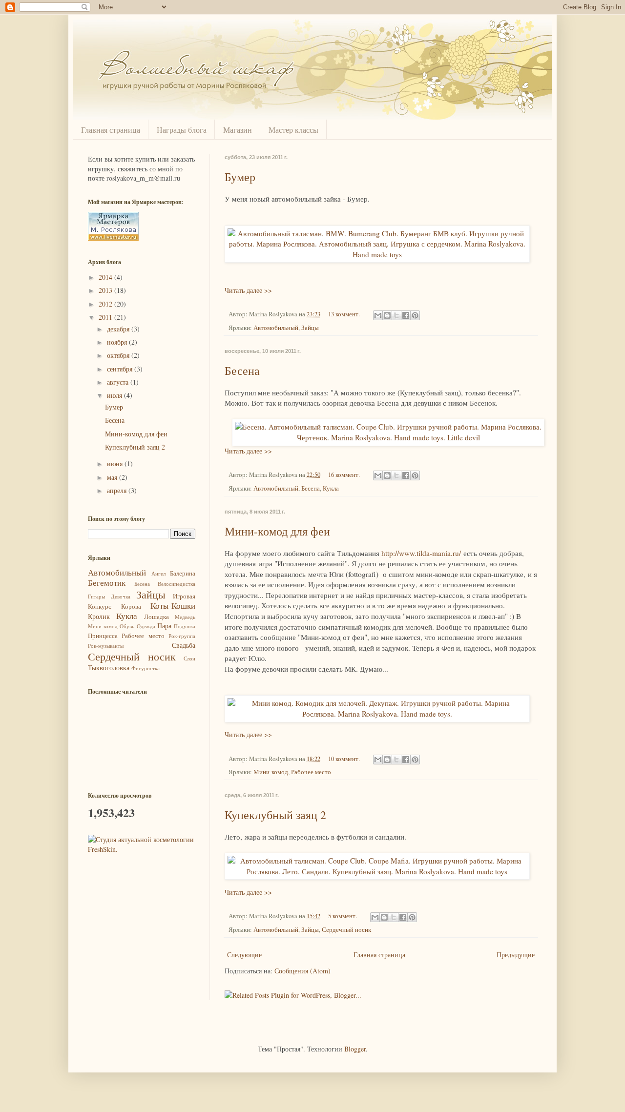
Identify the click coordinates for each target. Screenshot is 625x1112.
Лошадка (156, 617)
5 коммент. (342, 916)
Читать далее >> (248, 290)
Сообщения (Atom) (302, 970)
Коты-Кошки (172, 605)
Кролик (99, 616)
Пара (164, 625)
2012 (106, 304)
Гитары (96, 596)
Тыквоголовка (108, 667)
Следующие (244, 954)
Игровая (184, 596)
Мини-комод (270, 772)
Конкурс (99, 606)
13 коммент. (344, 314)
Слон (189, 658)
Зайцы (310, 328)
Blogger (355, 1048)
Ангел (158, 573)
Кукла (331, 488)
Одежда (146, 626)
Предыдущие (516, 954)
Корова (131, 606)
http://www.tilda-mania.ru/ (421, 553)
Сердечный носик (346, 930)
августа (118, 382)
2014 (106, 277)
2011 (106, 317)
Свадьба (183, 645)
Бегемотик (106, 582)
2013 (106, 290)
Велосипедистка (176, 583)
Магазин (237, 129)
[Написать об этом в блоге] (387, 315)
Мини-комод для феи (277, 531)
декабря (119, 328)
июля (115, 395)
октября (119, 355)
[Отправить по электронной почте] (378, 315)
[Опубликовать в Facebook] (406, 315)
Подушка (184, 626)
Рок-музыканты (106, 645)
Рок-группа (181, 635)
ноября (118, 342)
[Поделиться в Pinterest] (415, 315)
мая (113, 477)
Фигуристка (145, 668)
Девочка (120, 596)
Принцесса (103, 636)
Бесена (242, 370)
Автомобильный (275, 328)
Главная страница (110, 129)
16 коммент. (344, 475)
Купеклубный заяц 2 (275, 815)
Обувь (127, 626)
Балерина (182, 573)
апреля (117, 490)
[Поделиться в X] (396, 315)
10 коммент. (344, 759)
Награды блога (182, 129)
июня (116, 463)
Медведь (185, 616)
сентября (120, 368)
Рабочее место (311, 772)
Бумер (240, 177)
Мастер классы (293, 129)
